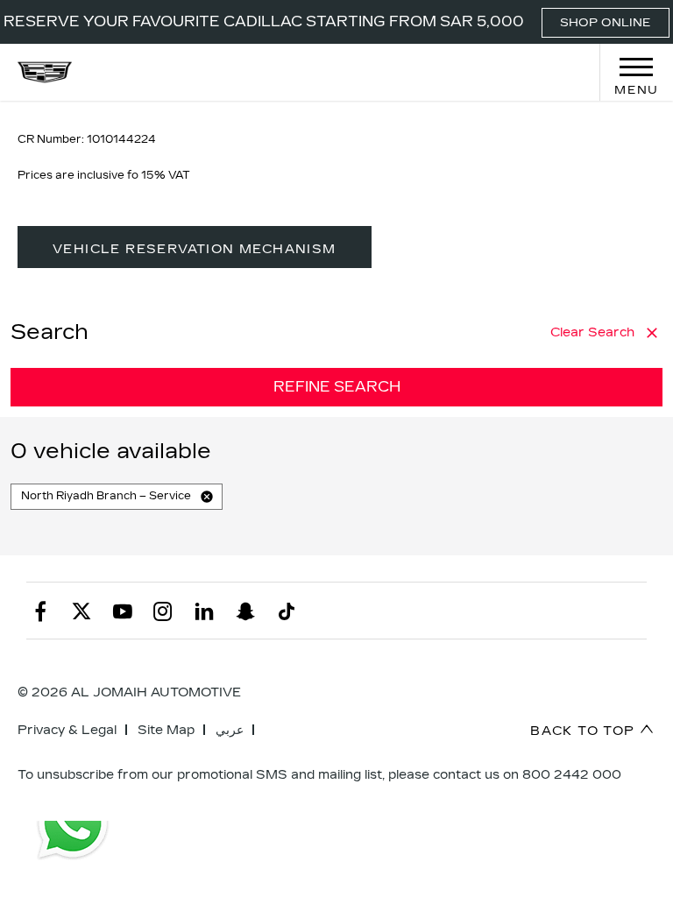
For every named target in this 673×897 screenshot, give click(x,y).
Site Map (166, 730)
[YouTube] (123, 611)
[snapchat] (245, 611)
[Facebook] (40, 611)
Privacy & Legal (67, 730)
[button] (206, 497)
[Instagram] (163, 611)
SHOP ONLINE (605, 23)
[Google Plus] (287, 611)
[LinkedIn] (204, 611)
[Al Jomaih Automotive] (45, 71)
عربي (230, 730)
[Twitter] (81, 611)
